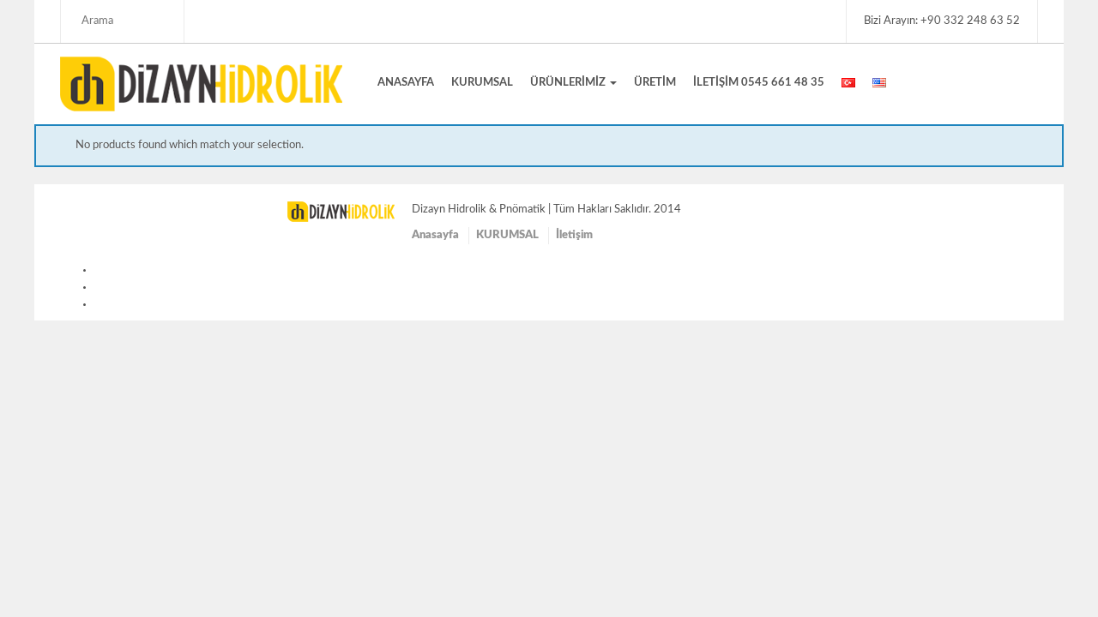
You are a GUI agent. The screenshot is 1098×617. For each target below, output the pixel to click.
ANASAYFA (405, 82)
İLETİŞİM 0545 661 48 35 (758, 82)
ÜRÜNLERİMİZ (569, 82)
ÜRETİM (655, 82)
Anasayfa (435, 235)
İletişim (574, 235)
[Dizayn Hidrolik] (201, 83)
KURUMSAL (482, 82)
